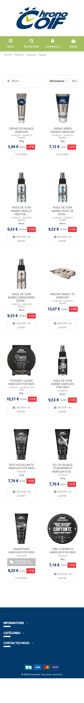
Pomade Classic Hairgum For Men (21, 382)
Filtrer (15, 81)
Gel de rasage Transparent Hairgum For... (62, 468)
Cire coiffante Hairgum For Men (63, 550)
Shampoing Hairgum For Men (21, 550)
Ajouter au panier (24, 238)
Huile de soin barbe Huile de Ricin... (63, 211)
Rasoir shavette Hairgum (62, 296)
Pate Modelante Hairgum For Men (21, 466)
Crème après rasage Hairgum (62, 130)
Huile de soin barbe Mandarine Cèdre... (21, 297)
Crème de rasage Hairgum (21, 130)
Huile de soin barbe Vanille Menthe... (21, 211)
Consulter (21, 154)
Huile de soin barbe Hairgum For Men (62, 384)
